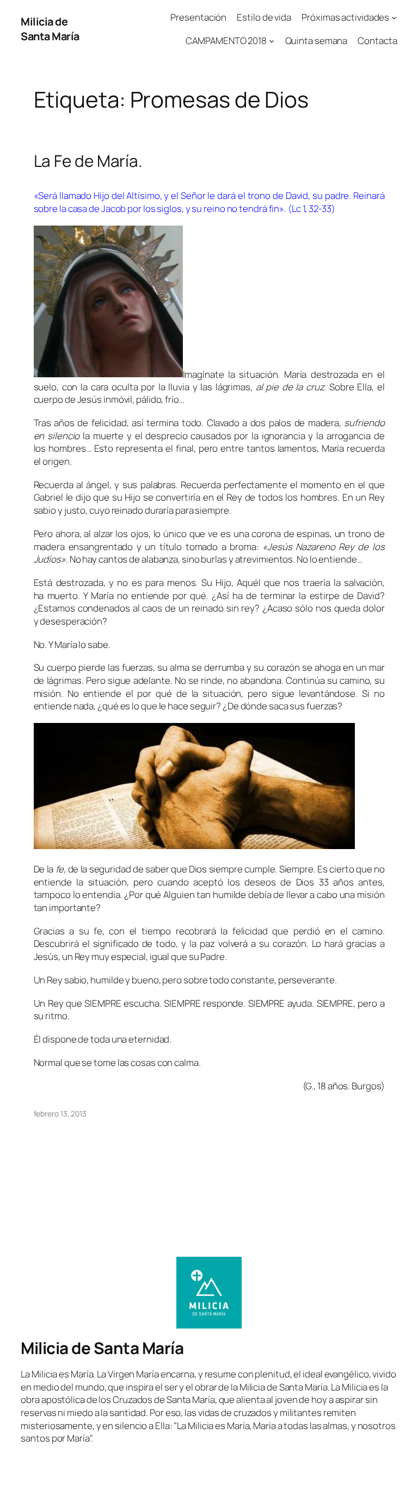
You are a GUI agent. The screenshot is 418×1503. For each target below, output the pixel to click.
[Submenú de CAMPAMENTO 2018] (271, 40)
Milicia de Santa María (50, 29)
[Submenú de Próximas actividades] (394, 17)
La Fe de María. (88, 161)
